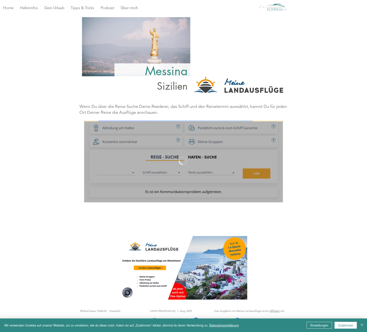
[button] (29, 8)
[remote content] (183, 161)
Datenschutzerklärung (224, 325)
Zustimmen (345, 325)
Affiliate (274, 311)
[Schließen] (361, 325)
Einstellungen (319, 325)
